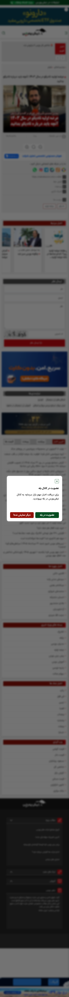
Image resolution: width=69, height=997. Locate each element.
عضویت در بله (47, 515)
